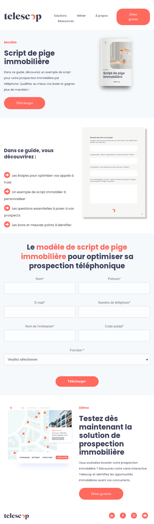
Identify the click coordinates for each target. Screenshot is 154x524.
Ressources (66, 21)
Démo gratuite (133, 17)
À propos (101, 16)
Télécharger (24, 103)
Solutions (60, 16)
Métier (81, 16)
